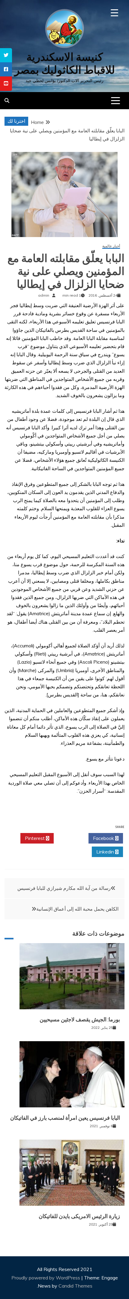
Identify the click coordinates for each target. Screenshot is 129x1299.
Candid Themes (75, 1286)
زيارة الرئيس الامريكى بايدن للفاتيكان (79, 1216)
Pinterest (35, 838)
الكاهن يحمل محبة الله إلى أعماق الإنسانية (77, 909)
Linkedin (105, 852)
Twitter (69, 838)
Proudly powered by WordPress (46, 1278)
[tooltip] (6, 55)
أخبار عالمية (111, 246)
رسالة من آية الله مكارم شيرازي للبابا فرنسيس (64, 888)
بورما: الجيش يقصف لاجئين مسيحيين (80, 1019)
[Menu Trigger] (114, 13)
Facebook (104, 838)
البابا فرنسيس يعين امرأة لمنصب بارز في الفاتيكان (65, 1118)
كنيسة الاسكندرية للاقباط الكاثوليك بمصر (64, 63)
